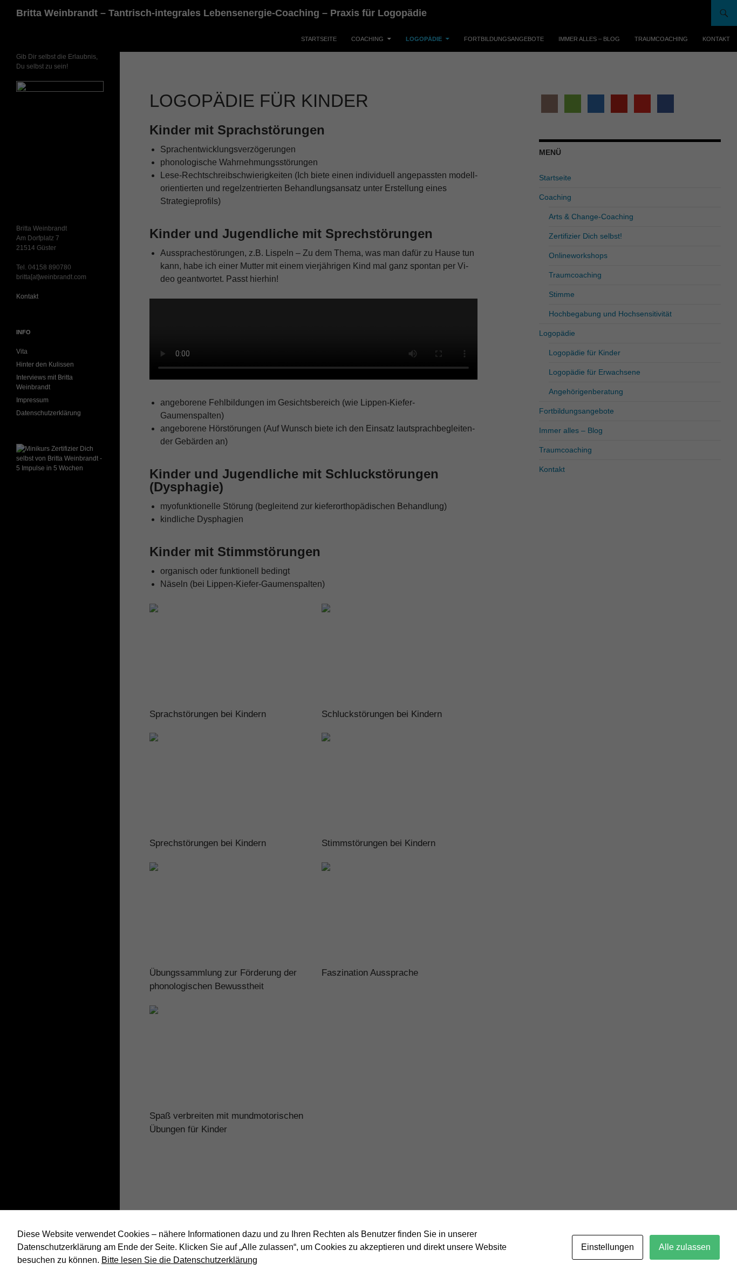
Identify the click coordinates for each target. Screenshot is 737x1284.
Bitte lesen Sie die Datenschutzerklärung (179, 1260)
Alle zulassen (685, 1247)
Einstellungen (607, 1247)
